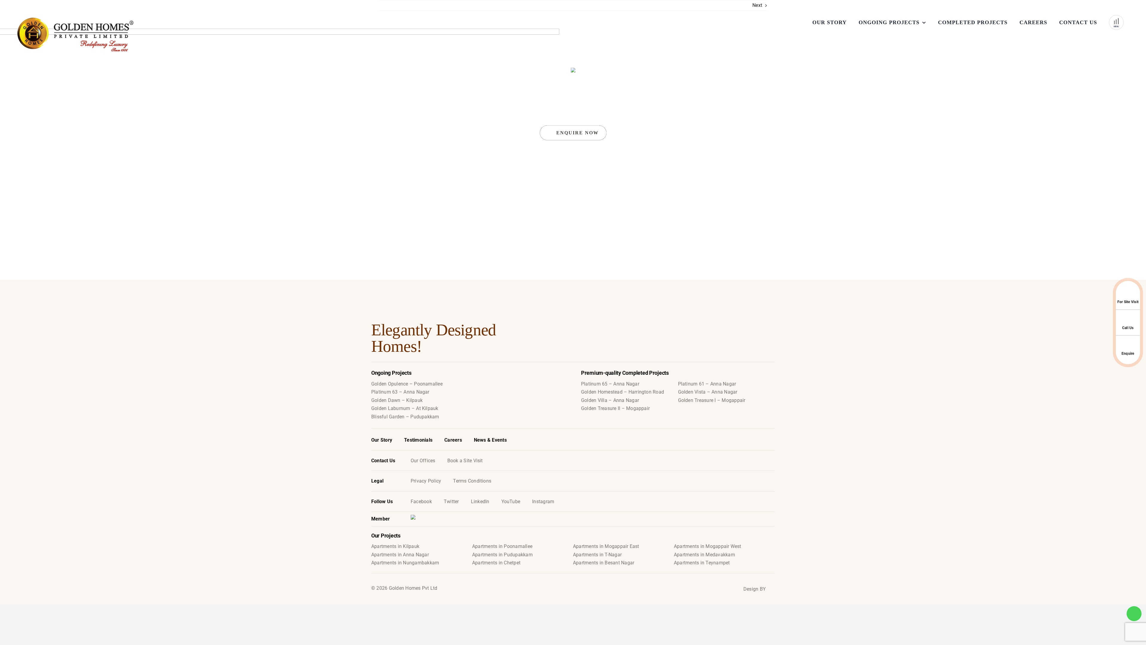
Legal (377, 481)
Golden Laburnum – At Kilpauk (404, 408)
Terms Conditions (472, 481)
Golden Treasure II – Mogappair (615, 408)
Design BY (754, 589)
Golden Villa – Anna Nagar (610, 400)
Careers (453, 440)
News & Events (490, 440)
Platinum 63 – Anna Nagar (400, 392)
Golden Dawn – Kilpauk (397, 400)
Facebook (421, 501)
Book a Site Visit (465, 460)
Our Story (381, 440)
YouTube (510, 501)
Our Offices (423, 460)
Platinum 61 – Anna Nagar (707, 384)
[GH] (113, 34)
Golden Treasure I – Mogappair (711, 400)
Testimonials (418, 440)
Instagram (543, 501)
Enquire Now (577, 132)
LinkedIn (480, 501)
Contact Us (383, 460)
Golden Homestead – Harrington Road (622, 392)
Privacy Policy (426, 481)
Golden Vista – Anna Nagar (707, 392)
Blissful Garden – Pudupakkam (405, 417)
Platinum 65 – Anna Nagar (610, 384)
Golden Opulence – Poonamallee (407, 384)
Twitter (451, 501)
